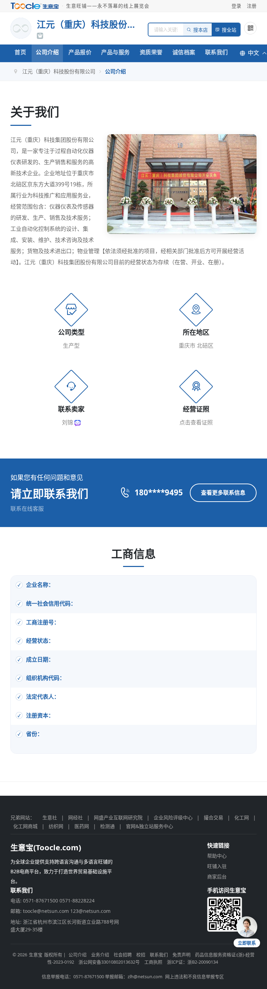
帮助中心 (217, 855)
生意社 (49, 817)
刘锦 (68, 422)
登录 (236, 5)
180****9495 (159, 492)
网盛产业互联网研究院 (118, 817)
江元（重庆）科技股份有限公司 (58, 71)
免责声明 (181, 954)
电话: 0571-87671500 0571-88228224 (52, 900)
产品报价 (79, 52)
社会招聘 (123, 954)
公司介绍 (47, 52)
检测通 (107, 826)
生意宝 (35, 954)
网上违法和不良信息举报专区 (194, 976)
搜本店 (200, 30)
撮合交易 (213, 817)
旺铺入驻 (217, 866)
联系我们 (216, 52)
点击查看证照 (196, 422)
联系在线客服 (27, 508)
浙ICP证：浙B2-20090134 (192, 962)
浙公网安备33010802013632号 (109, 962)
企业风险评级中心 (173, 817)
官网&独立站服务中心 (149, 826)
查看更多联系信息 (223, 492)
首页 (20, 52)
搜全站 (229, 30)
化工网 (241, 817)
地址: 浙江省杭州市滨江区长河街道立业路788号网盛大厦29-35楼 (64, 925)
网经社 (75, 817)
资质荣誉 (151, 52)
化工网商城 (25, 826)
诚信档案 (183, 52)
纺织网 (56, 826)
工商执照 (153, 962)
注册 (252, 5)
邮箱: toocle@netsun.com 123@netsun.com (60, 911)
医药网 (81, 826)
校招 (140, 954)
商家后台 (217, 876)
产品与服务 (115, 52)
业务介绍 (100, 954)
